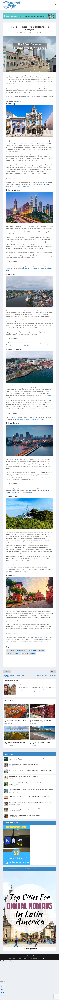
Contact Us (36, 958)
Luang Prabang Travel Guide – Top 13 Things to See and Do (15, 721)
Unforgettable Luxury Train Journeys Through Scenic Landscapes (41, 721)
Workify (22, 419)
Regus (24, 268)
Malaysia (25, 653)
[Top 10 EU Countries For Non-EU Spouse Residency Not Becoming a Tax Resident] (6, 771)
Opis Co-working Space (38, 419)
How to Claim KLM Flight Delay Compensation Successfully (25, 809)
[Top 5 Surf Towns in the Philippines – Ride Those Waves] (42, 733)
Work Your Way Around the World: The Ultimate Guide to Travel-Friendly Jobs (30, 802)
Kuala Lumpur (32, 650)
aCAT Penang (39, 184)
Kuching (41, 650)
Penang (32, 653)
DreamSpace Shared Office (13, 492)
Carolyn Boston (27, 32)
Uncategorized (19, 759)
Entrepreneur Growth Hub (13, 186)
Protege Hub (15, 419)
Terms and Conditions (21, 958)
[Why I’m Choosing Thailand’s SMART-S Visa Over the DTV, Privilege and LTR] (6, 759)
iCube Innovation (17, 345)
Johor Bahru (11, 650)
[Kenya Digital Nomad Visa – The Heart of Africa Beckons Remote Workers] (6, 797)
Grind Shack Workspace (43, 637)
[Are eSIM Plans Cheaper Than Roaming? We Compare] (6, 778)
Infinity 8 (46, 490)
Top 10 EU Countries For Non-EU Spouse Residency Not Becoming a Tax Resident (30, 770)
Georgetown (38, 154)
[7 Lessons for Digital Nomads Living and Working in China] (6, 816)
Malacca (17, 653)
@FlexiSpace (46, 184)
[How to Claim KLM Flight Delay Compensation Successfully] (6, 810)
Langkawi (10, 653)
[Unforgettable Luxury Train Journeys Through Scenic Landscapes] (42, 711)
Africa (16, 798)
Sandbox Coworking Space (33, 268)
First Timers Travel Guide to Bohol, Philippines (14, 743)
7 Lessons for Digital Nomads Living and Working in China (24, 815)
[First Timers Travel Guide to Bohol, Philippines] (16, 733)
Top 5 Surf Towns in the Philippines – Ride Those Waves (41, 743)
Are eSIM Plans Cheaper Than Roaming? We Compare (23, 776)
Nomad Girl (31, 956)
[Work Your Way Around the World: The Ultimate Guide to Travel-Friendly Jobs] (6, 804)
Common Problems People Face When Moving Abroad (23, 764)
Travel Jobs (17, 804)
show (18, 101)
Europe (17, 772)
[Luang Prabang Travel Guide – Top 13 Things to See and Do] (16, 711)
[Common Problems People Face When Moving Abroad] (6, 765)
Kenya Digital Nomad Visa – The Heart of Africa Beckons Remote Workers (29, 796)
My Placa (10, 345)
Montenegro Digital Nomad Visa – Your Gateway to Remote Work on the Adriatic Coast (31, 790)
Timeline (30, 958)
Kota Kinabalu (21, 650)
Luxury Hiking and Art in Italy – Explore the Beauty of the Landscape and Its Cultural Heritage (29, 783)
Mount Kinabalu (47, 395)
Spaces (43, 268)
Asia (41, 32)
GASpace (26, 419)
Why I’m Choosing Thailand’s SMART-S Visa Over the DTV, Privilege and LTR (29, 758)
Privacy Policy (11, 958)
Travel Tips (18, 765)
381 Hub (29, 345)
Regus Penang (26, 186)
